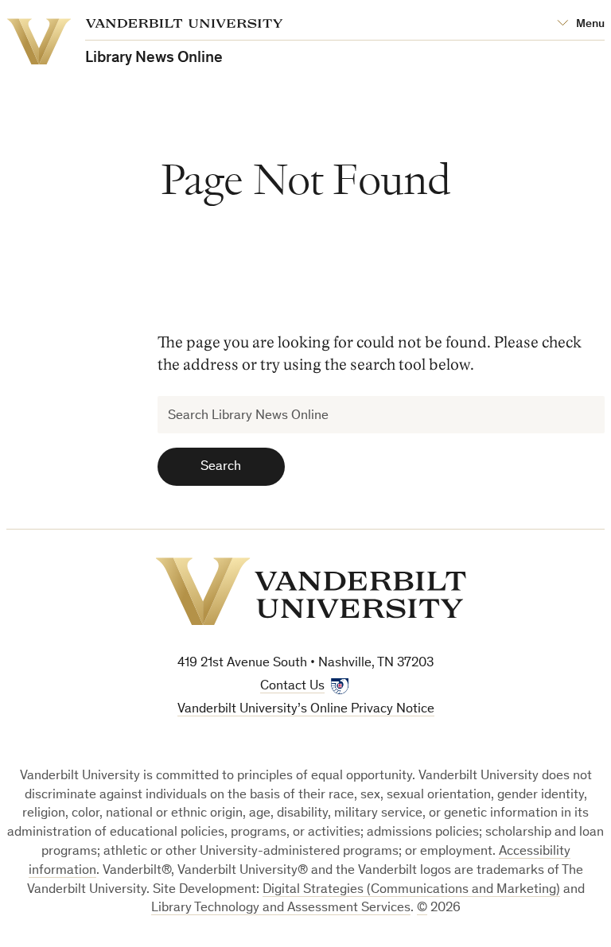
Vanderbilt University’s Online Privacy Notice (305, 709)
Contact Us (292, 686)
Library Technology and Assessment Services (281, 908)
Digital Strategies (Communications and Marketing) (411, 890)
